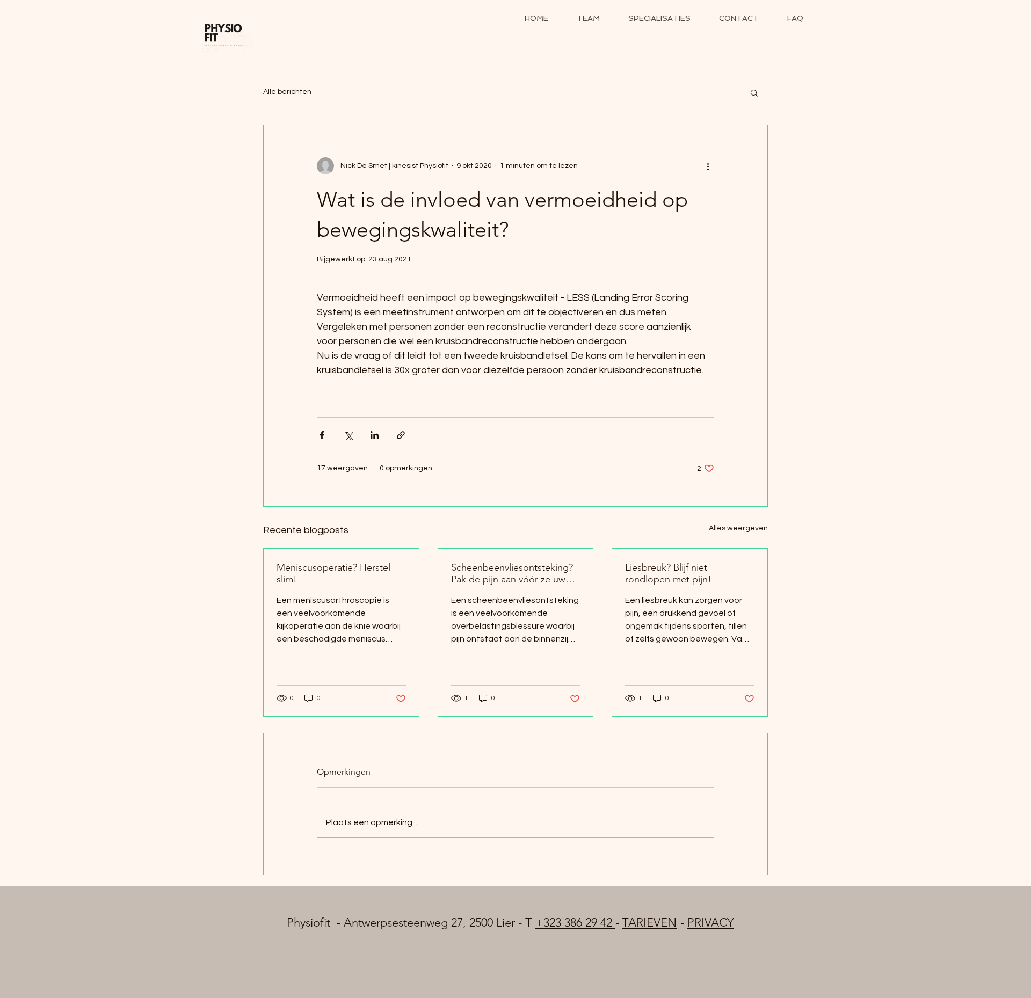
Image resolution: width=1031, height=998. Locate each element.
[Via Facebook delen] (322, 435)
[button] (754, 92)
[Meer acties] (707, 165)
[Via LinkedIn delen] (374, 435)
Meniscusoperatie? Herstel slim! (333, 573)
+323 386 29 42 (575, 922)
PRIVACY (710, 922)
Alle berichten (287, 92)
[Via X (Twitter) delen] (348, 435)
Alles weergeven (738, 528)
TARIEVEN (649, 922)
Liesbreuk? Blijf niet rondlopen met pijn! (668, 573)
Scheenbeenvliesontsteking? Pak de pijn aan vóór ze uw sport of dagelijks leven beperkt (512, 573)
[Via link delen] (401, 435)
